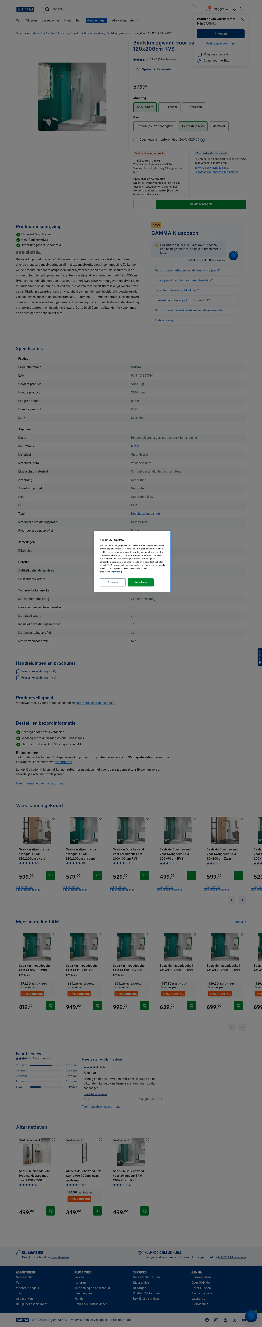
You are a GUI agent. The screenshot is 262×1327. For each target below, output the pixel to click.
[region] (132, 561)
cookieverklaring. (113, 572)
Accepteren (140, 582)
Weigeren (113, 582)
